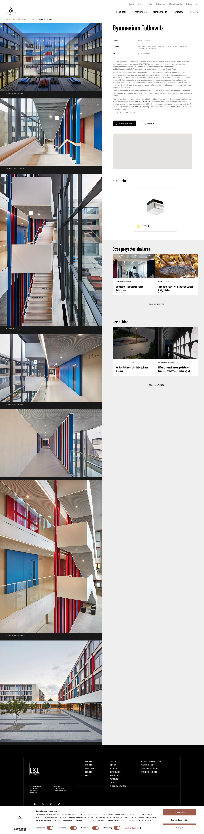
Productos (121, 12)
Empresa (131, 4)
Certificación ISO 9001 (149, 772)
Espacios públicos (29, 19)
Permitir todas (179, 812)
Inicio (8, 19)
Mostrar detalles (131, 828)
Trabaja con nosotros (118, 786)
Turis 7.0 (146, 102)
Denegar (179, 828)
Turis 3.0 (137, 102)
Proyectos (140, 12)
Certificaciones (160, 4)
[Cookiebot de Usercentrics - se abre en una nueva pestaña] (20, 829)
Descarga (179, 12)
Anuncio (140, 4)
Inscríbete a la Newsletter (151, 761)
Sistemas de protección (175, 4)
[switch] (73, 828)
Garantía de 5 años (147, 765)
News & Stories (160, 12)
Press (87, 775)
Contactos (189, 4)
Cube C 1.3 (137, 107)
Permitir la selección (179, 820)
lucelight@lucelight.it (60, 790)
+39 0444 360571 (60, 788)
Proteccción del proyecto (150, 768)
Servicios (149, 4)
